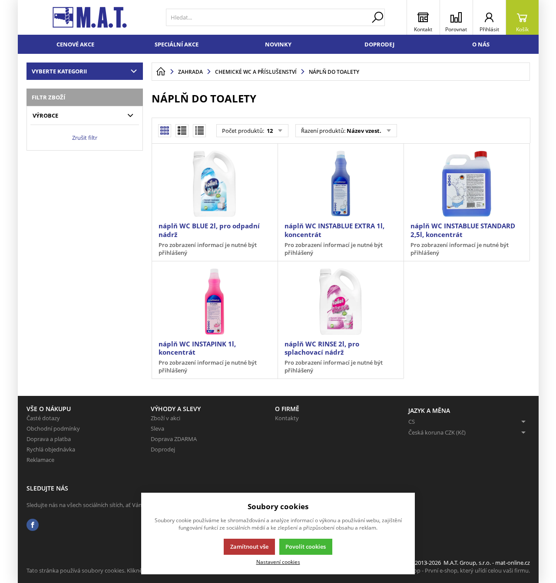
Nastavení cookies (278, 561)
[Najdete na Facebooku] (32, 525)
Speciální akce (177, 44)
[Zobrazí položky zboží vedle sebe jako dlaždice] (182, 130)
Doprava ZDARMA (174, 439)
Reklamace (40, 460)
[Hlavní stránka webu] (160, 71)
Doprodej (379, 44)
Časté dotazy (43, 418)
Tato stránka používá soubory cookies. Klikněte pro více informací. (111, 570)
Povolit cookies (305, 546)
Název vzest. (364, 131)
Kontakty (287, 418)
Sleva (157, 428)
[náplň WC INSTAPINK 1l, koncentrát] (215, 301)
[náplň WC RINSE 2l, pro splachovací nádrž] (341, 301)
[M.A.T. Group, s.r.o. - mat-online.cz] (90, 17)
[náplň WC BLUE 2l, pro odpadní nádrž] (215, 184)
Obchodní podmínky (53, 428)
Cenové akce (75, 44)
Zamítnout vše (249, 546)
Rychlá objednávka (50, 449)
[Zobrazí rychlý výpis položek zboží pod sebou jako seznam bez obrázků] (199, 130)
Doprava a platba (48, 439)
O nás (481, 44)
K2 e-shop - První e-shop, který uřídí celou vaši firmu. (462, 570)
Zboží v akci (165, 418)
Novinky (278, 44)
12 (269, 131)
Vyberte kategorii (59, 71)
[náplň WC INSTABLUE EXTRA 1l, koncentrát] (341, 184)
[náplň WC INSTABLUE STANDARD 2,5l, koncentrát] (466, 184)
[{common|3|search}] (377, 17)
